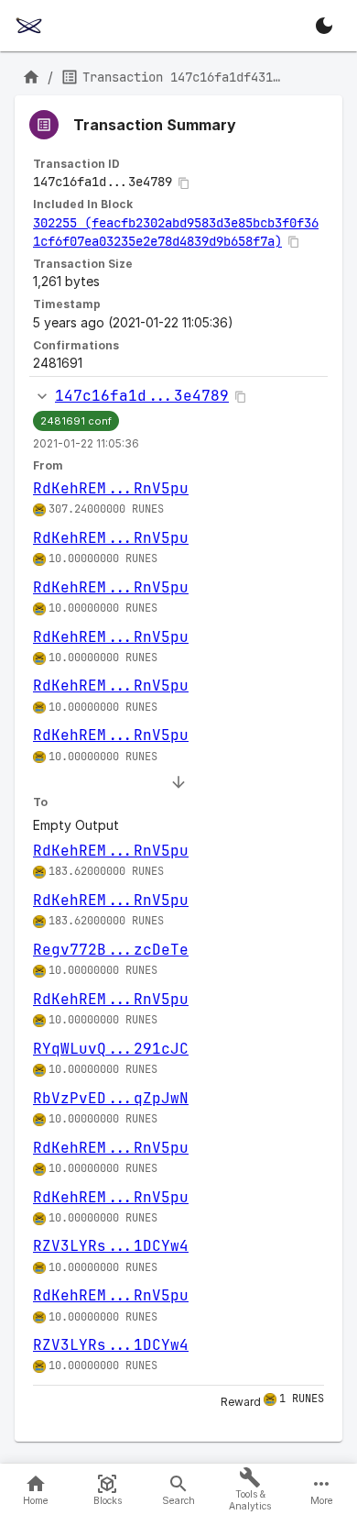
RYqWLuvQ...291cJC (111, 1048)
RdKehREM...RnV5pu (111, 488)
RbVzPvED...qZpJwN (111, 1098)
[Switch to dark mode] (324, 25)
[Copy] (184, 183)
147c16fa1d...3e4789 (142, 395)
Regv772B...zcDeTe (111, 949)
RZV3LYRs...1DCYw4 (111, 1245)
